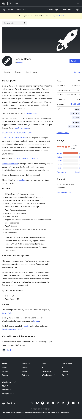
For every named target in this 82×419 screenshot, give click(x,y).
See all (77, 172)
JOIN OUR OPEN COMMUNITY (14, 138)
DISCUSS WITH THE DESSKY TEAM (17, 133)
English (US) (75, 104)
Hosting (5, 371)
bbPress (6, 390)
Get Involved (67, 364)
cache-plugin (75, 113)
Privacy (5, 375)
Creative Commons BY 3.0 (12, 329)
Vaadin (26, 326)
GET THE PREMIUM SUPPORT (25, 159)
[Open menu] (78, 3)
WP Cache (76, 122)
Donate (66, 371)
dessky (20, 63)
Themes (25, 367)
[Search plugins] (25, 23)
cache (77, 109)
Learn (44, 364)
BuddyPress (8, 393)
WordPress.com (9, 382)
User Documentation (10, 164)
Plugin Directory (7, 10)
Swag (65, 375)
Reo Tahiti (11, 403)
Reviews (18, 72)
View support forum (64, 192)
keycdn (36, 321)
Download (74, 61)
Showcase (26, 364)
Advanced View (63, 133)
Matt (5, 386)
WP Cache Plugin (73, 126)
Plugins (25, 371)
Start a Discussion (22, 128)
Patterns (25, 375)
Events (64, 367)
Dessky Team (31, 113)
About (4, 364)
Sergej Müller (7, 313)
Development (31, 72)
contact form (20, 180)
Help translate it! (58, 16)
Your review (61, 172)
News (4, 367)
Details (7, 72)
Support (77, 72)
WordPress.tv (48, 375)
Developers (46, 371)
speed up (76, 118)
